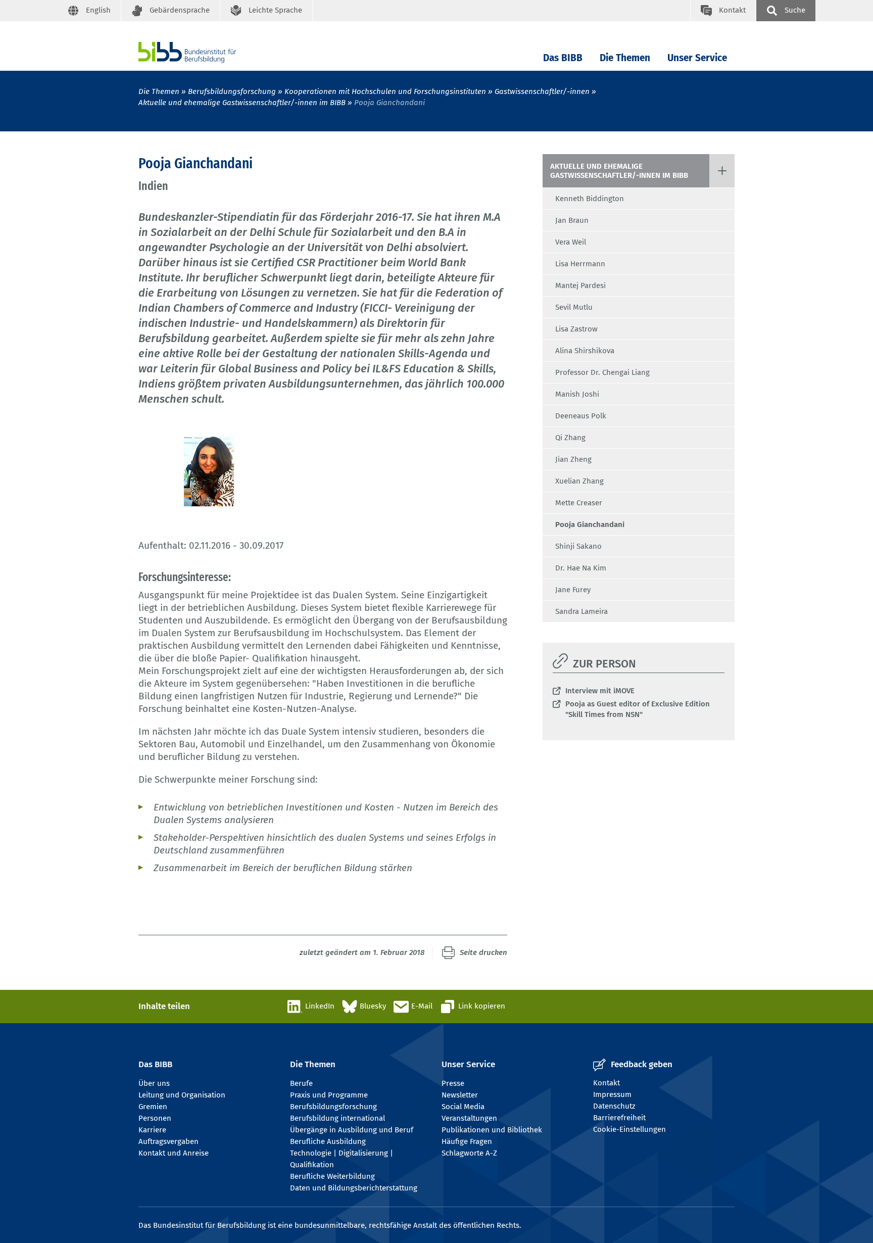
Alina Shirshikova (584, 350)
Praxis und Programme (329, 1094)
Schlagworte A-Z (469, 1153)
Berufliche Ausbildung (328, 1141)
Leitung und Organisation (181, 1094)
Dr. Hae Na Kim (580, 567)
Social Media (463, 1106)
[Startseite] (202, 52)
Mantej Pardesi (580, 285)
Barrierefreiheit (619, 1117)
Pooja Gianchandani (589, 524)
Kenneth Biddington (589, 198)
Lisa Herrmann (580, 263)
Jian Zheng (573, 459)
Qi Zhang (570, 437)
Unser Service (697, 58)
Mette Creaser (578, 502)
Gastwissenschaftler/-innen (542, 91)
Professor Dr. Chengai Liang (602, 372)
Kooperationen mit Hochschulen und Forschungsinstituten (385, 91)
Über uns (154, 1083)
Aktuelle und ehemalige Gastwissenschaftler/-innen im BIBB (242, 102)
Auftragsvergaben (168, 1141)
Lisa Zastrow (576, 328)
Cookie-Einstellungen (629, 1129)
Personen (154, 1118)
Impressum (612, 1094)
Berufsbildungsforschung (232, 91)
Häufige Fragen (467, 1141)
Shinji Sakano (578, 546)
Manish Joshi (577, 394)
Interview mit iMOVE (600, 690)
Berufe (301, 1083)
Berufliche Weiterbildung (332, 1176)
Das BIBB (563, 58)
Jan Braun (572, 220)
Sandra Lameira (581, 611)
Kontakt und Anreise (173, 1153)
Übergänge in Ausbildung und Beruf (351, 1129)
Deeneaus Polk (580, 415)
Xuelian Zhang (579, 481)
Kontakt (606, 1082)
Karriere (152, 1129)
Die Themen (625, 58)
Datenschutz (614, 1106)
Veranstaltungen (469, 1118)
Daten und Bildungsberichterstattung (353, 1187)
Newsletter (460, 1094)
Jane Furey (573, 589)
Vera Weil (570, 242)
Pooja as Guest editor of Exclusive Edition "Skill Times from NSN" (637, 709)
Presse (453, 1083)
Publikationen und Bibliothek (492, 1129)
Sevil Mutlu (574, 307)
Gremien (152, 1106)
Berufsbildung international (337, 1118)
